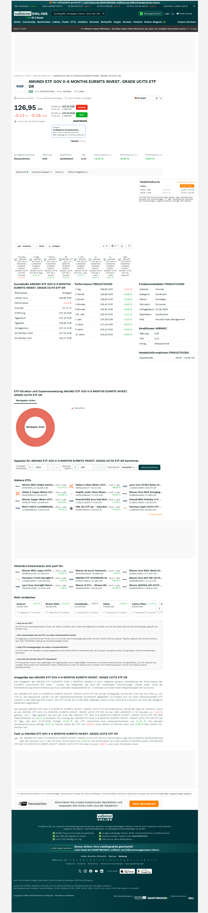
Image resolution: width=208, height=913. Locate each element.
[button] (23, 623)
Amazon (21, 604)
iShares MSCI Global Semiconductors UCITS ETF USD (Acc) (54, 484)
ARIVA (85, 880)
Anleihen (83, 22)
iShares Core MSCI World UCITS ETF (149, 570)
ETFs (73, 22)
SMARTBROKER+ (140, 836)
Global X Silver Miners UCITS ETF (94, 484)
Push (41, 246)
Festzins (138, 22)
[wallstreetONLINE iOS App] (127, 873)
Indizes (56, 22)
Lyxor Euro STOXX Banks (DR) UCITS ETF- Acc (154, 484)
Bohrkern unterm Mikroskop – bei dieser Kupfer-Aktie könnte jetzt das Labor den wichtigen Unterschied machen (117, 29)
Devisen (127, 22)
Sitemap (112, 856)
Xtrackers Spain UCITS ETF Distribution (150, 506)
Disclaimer (81, 864)
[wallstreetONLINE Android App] (144, 873)
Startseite (18, 76)
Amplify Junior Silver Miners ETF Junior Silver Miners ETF (107, 492)
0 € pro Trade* (187, 186)
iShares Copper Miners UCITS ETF (40, 499)
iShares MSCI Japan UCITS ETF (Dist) (42, 570)
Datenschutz (93, 864)
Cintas (106, 604)
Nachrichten (44, 22)
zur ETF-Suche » (156, 514)
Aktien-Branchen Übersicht (93, 856)
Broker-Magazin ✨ (155, 22)
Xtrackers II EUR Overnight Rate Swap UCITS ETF (49, 578)
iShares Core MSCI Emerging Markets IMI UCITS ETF (157, 492)
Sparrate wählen (66, 467)
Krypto (117, 22)
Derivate (94, 22)
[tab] (88, 626)
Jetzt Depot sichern (61, 848)
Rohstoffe (106, 22)
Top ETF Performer (41, 76)
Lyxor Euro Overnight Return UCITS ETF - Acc (46, 585)
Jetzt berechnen (149, 467)
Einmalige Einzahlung (21, 467)
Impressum (70, 864)
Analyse (56, 246)
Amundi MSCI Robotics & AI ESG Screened (152, 499)
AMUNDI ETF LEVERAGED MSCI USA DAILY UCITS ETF (105, 578)
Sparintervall (113, 467)
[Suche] (103, 13)
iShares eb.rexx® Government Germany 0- (99, 570)
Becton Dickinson (55, 604)
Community (29, 22)
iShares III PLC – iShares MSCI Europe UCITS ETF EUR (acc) (108, 585)
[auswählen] (105, 246)
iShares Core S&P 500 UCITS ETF (147, 578)
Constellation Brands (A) (87, 604)
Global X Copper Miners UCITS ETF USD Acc (46, 492)
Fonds (65, 22)
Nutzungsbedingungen (134, 864)
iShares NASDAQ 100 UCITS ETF (146, 585)
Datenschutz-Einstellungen (111, 864)
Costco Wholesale (142, 604)
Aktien (17, 22)
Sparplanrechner (22, 667)
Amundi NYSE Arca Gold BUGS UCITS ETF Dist (101, 499)
